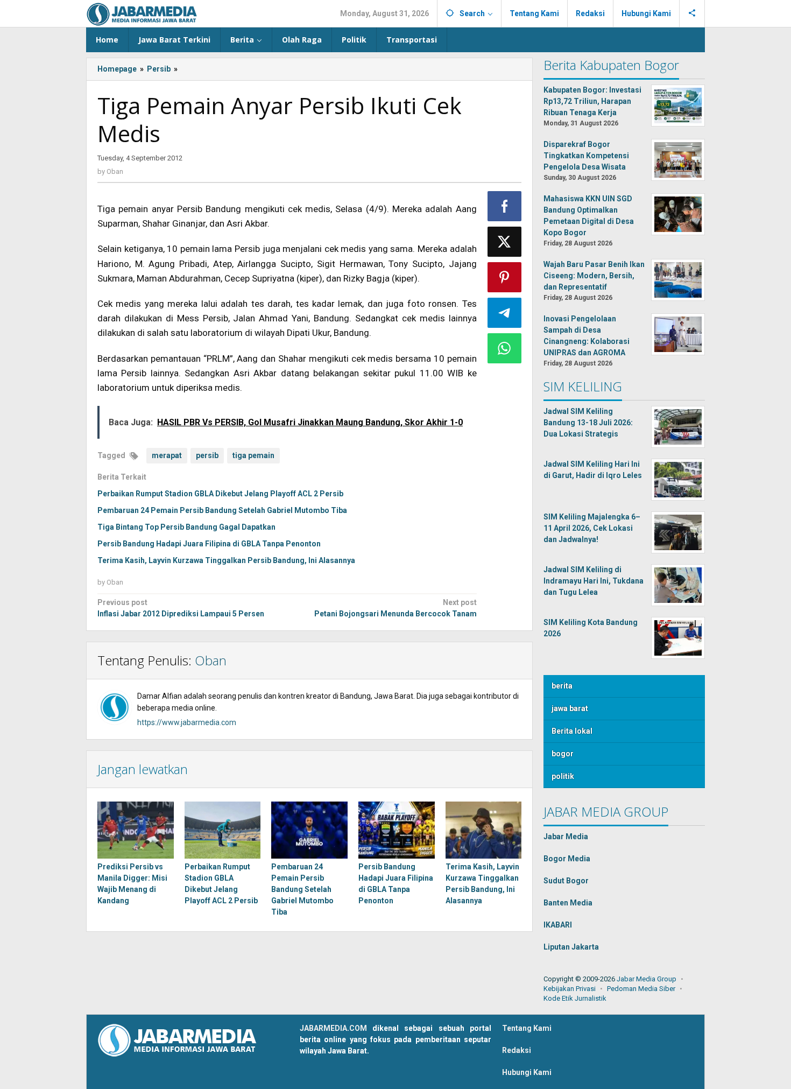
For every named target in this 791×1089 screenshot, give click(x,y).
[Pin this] (505, 277)
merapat (167, 455)
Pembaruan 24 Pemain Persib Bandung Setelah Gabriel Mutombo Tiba (222, 510)
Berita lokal (572, 731)
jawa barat (570, 708)
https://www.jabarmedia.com (186, 722)
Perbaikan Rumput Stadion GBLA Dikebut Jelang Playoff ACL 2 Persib (220, 493)
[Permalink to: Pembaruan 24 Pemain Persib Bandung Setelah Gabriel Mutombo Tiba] (309, 830)
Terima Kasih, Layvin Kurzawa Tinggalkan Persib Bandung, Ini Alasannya (226, 560)
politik (563, 776)
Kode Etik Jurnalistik (574, 998)
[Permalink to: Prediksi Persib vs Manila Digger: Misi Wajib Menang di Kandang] (135, 830)
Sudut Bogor (566, 880)
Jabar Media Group (646, 979)
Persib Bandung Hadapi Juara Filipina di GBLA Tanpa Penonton (209, 543)
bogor (563, 753)
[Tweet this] (505, 242)
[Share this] (505, 206)
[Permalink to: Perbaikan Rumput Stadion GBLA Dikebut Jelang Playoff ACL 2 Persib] (223, 830)
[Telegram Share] (505, 313)
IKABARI (557, 925)
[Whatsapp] (505, 348)
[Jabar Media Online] (142, 13)
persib (207, 455)
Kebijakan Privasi (569, 989)
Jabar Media (565, 836)
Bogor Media (566, 858)
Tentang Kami (527, 1028)
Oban (211, 660)
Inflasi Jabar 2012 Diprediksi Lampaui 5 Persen (180, 608)
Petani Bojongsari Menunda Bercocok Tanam (395, 608)
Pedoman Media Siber (641, 989)
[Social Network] (692, 13)
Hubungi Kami (527, 1072)
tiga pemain (253, 455)
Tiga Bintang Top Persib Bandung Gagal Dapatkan (186, 527)
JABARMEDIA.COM (333, 1028)
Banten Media (567, 902)
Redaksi (516, 1050)
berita (562, 685)
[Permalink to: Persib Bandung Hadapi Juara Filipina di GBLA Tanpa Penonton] (396, 830)
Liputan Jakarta (571, 947)
